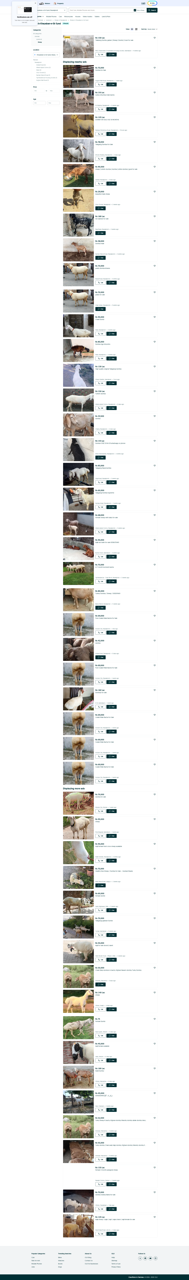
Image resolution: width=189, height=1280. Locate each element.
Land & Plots (106, 16)
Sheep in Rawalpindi (61, 20)
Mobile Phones (51, 16)
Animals (40, 20)
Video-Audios (87, 16)
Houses (77, 16)
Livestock (49, 20)
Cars (60, 16)
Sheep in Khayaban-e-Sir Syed (79, 20)
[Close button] (35, 3)
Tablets (97, 16)
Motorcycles (68, 16)
